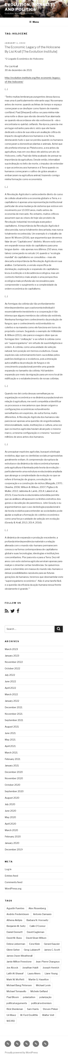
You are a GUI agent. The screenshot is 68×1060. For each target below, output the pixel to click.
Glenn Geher (13, 949)
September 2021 (14, 720)
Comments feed (13, 882)
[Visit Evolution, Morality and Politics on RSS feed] (7, 611)
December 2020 (14, 772)
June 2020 (10, 810)
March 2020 (11, 830)
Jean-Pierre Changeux (48, 961)
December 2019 (14, 849)
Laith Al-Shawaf (14, 973)
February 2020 (13, 836)
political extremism (41, 1003)
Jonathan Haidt (30, 967)
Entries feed (11, 875)
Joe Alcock (12, 967)
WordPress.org (13, 888)
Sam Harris (33, 1009)
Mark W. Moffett (15, 979)
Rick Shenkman (14, 1009)
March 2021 (11, 752)
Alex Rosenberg (37, 908)
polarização (45, 997)
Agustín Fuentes (15, 908)
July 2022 (10, 675)
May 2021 (10, 739)
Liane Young (51, 973)
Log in (8, 869)
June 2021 (10, 733)
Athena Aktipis (14, 920)
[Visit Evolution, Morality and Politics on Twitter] (12, 611)
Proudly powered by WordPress (21, 1052)
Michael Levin (43, 985)
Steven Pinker (50, 1009)
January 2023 (12, 655)
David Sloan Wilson (36, 938)
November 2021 (14, 713)
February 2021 (12, 759)
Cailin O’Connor (38, 926)
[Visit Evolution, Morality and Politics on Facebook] (18, 611)
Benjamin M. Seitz (15, 926)
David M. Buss (14, 938)
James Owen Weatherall (19, 955)
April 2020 (10, 823)
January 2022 (12, 700)
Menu (36, 22)
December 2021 (13, 707)
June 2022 (10, 681)
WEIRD (10, 1021)
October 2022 (12, 668)
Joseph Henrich (51, 967)
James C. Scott (52, 949)
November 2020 (14, 778)
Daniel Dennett (14, 932)
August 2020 (12, 797)
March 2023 (11, 649)
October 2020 (12, 784)
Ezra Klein (34, 944)
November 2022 (14, 662)
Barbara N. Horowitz (37, 920)
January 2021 (12, 765)
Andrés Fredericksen (17, 914)
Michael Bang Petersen (19, 985)
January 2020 (12, 843)
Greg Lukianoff (32, 949)
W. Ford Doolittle (29, 1015)
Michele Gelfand (39, 991)
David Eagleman (35, 932)
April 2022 (10, 688)
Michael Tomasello (16, 991)
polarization (29, 997)
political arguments (16, 1003)
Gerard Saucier (52, 944)
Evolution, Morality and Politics (30, 7)
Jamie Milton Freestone (19, 961)
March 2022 (11, 694)
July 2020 (10, 804)
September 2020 (14, 791)
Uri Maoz (11, 1015)
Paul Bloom (12, 997)
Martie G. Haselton (38, 979)
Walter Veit (48, 1015)
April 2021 (10, 746)
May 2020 (10, 817)
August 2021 (12, 726)
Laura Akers (34, 973)
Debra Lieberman (15, 944)
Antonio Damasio (42, 914)
